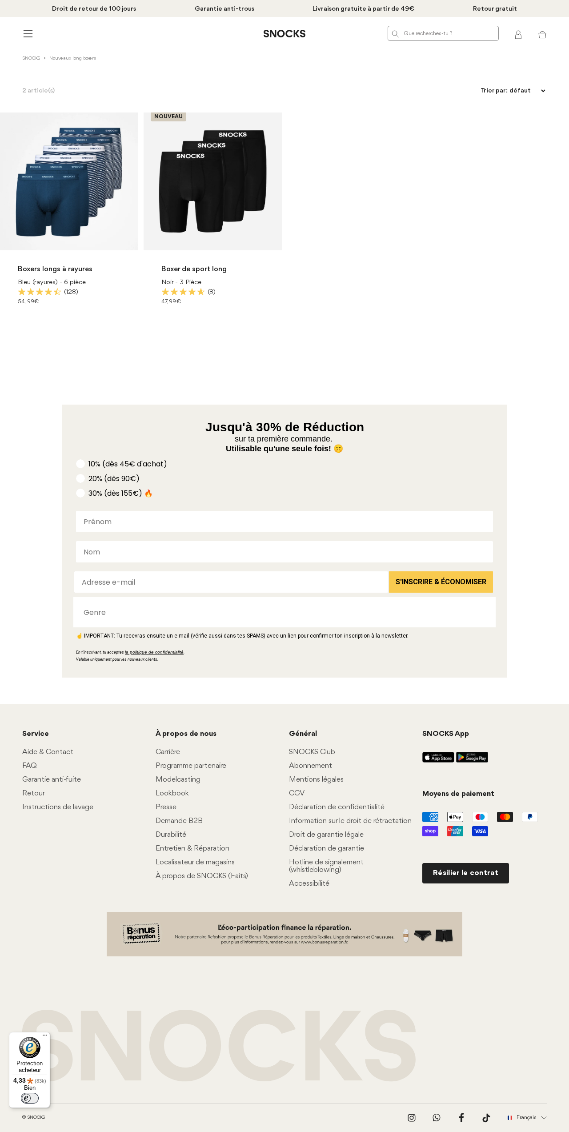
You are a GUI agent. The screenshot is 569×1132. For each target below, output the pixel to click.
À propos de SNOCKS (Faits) (202, 876)
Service (35, 734)
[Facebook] (461, 1118)
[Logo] (284, 34)
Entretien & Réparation (192, 848)
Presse (166, 807)
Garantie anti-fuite (51, 779)
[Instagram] (412, 1118)
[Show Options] (484, 612)
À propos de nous (186, 734)
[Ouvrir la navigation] (26, 33)
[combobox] (282, 612)
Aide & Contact (47, 752)
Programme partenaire (191, 766)
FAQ (29, 766)
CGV (297, 793)
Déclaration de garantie (326, 848)
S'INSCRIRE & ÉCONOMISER (441, 582)
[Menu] (45, 1037)
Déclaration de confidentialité (337, 807)
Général (303, 734)
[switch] (30, 1098)
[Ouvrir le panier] (542, 33)
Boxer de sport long (194, 269)
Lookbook (172, 793)
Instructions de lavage (57, 807)
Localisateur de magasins (195, 862)
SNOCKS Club (312, 752)
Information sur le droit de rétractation (350, 821)
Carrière (168, 752)
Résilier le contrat (465, 873)
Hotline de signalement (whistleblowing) (326, 866)
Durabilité (171, 835)
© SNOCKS (33, 1117)
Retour (33, 793)
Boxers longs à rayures (55, 269)
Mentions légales (316, 779)
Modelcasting (178, 779)
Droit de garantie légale (326, 835)
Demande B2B (179, 821)
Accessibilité (309, 883)
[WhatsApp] (436, 1118)
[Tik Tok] (486, 1118)
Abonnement (310, 766)
